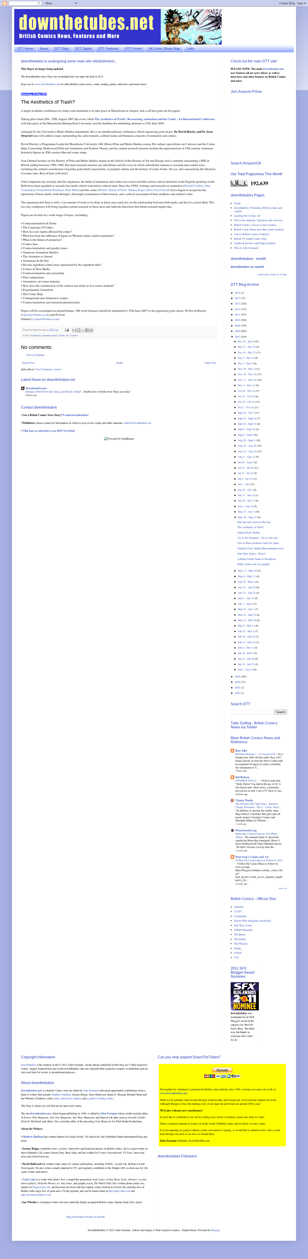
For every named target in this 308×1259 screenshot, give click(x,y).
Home (119, 362)
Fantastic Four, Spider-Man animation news (260, 548)
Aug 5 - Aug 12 (247, 456)
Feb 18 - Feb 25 (247, 636)
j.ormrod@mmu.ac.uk (45, 319)
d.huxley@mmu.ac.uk (35, 315)
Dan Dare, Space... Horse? (251, 553)
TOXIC (238, 952)
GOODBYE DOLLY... (247, 780)
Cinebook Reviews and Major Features (255, 243)
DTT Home (25, 48)
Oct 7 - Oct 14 (246, 407)
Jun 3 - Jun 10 (246, 506)
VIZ (236, 957)
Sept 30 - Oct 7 (246, 412)
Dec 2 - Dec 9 (245, 363)
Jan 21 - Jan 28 (246, 658)
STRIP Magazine (243, 930)
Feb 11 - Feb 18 (247, 642)
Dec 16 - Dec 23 (247, 352)
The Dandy (240, 939)
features (77, 1098)
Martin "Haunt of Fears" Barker (117, 190)
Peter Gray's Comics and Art (252, 857)
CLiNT (238, 911)
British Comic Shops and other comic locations (259, 229)
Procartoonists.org (246, 830)
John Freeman (90, 1090)
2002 (238, 693)
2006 (238, 676)
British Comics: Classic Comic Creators (255, 225)
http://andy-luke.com (119, 1191)
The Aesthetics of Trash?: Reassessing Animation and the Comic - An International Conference (154, 119)
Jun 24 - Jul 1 (245, 489)
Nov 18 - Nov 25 (247, 374)
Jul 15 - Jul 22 (246, 473)
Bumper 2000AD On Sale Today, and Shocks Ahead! (54, 391)
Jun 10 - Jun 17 (246, 500)
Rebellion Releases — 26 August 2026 (255, 754)
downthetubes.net (36, 388)
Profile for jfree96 (95, 1216)
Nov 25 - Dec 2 (246, 368)
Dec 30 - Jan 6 (246, 341)
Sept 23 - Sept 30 (247, 418)
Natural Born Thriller (248, 532)
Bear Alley (241, 750)
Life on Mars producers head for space (258, 543)
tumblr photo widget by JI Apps (272, 274)
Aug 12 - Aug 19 (247, 451)
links (57, 1098)
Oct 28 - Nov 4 (246, 391)
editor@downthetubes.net (137, 423)
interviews (66, 1098)
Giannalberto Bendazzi (50, 190)
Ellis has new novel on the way (254, 522)
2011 (238, 314)
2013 (238, 303)
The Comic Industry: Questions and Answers (258, 220)
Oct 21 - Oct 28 (246, 396)
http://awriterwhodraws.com (36, 1194)
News (44, 48)
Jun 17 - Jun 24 (246, 495)
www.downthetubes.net (47, 84)
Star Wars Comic (243, 925)
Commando (240, 916)
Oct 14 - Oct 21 (246, 401)
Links (190, 48)
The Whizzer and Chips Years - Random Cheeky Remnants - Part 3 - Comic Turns (257, 805)
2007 (238, 336)
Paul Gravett (162, 190)
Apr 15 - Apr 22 (247, 592)
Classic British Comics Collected (251, 234)
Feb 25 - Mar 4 (246, 631)
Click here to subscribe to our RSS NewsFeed (49, 431)
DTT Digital (84, 48)
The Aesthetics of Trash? (250, 527)
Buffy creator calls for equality (253, 564)
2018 (238, 292)
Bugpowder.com (41, 1187)
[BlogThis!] (78, 330)
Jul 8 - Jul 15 (245, 478)
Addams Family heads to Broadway (256, 559)
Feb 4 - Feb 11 (246, 647)
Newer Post (28, 362)
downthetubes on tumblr (247, 266)
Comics (74, 335)
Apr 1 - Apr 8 (245, 603)
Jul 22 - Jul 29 (246, 467)
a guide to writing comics (100, 1098)
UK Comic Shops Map (164, 48)
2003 (238, 687)
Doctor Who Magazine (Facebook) (252, 920)
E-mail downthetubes (75, 415)
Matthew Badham (61, 1094)
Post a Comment (35, 355)
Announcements (49, 335)
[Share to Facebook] (87, 330)
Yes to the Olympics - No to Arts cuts (257, 537)
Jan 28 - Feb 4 (246, 653)
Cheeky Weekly (244, 800)
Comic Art (64, 335)
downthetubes (28, 1064)
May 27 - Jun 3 (246, 511)
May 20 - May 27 (247, 517)
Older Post (210, 362)
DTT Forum (133, 48)
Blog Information (76, 1216)
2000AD (239, 907)
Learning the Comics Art (247, 215)
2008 (238, 331)
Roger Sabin (145, 190)
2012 (238, 309)
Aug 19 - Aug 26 (247, 445)
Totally (237, 948)
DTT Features (108, 48)
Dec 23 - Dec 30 (247, 346)
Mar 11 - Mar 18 (247, 620)
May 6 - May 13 (247, 576)
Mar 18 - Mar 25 (247, 614)
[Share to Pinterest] (91, 330)
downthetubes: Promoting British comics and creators (258, 209)
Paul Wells (72, 190)
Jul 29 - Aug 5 (246, 462)
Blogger (215, 1230)
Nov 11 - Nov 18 (247, 380)
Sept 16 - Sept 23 (247, 423)
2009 (238, 325)
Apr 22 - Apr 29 (247, 587)
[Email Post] (67, 329)
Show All (283, 888)
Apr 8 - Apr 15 (246, 598)
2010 (238, 320)
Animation (36, 335)
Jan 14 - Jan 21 (246, 664)
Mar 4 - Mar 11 (246, 625)
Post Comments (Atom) (48, 369)
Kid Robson (242, 777)
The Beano (240, 934)
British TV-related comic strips (250, 238)
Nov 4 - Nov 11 (247, 385)
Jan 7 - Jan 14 (245, 669)
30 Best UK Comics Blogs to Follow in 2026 (258, 860)
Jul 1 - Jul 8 (244, 484)
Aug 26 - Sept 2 (247, 440)
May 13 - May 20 (247, 570)
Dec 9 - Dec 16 (246, 357)
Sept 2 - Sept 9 (246, 434)
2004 (238, 682)
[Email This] (74, 330)
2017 (238, 298)
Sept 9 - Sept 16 (247, 429)
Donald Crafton (193, 186)
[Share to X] (82, 330)
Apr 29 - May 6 (246, 581)
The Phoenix (241, 943)
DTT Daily (62, 48)
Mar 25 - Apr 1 (246, 609)
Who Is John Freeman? (246, 248)
